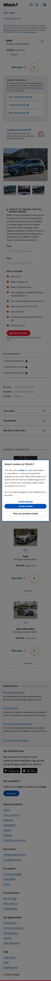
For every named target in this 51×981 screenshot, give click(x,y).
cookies (21, 470)
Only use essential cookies (25, 513)
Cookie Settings (25, 501)
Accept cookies (25, 506)
